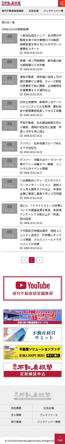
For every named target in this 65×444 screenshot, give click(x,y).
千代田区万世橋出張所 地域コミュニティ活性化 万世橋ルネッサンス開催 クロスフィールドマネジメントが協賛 (41, 237)
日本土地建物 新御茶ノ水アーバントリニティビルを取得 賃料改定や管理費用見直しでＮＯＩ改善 (41, 106)
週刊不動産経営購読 (13, 10)
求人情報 (16, 415)
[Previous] (24, 260)
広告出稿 (33, 10)
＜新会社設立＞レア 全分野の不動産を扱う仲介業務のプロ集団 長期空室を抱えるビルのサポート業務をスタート (41, 42)
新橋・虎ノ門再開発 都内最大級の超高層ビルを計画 (41, 62)
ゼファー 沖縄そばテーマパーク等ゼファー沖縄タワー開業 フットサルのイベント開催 (41, 164)
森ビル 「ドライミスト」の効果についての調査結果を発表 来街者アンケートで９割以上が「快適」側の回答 (41, 212)
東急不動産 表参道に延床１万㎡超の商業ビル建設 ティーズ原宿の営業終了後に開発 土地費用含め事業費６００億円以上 (41, 83)
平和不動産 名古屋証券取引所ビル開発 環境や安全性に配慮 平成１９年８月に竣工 (41, 126)
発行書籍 (16, 421)
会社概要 (16, 408)
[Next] (39, 260)
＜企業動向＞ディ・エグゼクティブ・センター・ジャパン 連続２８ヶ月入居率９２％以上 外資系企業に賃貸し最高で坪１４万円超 (41, 187)
